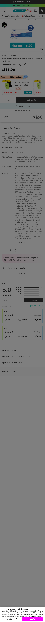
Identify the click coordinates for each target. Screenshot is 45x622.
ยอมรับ (32, 619)
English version (36, 616)
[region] (22, 614)
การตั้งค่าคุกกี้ (12, 619)
